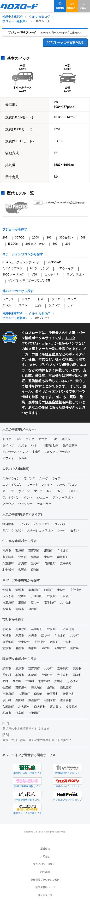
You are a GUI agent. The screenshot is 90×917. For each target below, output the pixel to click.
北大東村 (24, 706)
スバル (6, 305)
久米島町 (8, 706)
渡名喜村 (66, 700)
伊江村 (6, 700)
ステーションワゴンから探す (22, 254)
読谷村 (35, 563)
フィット (47, 484)
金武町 (32, 609)
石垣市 (6, 713)
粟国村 (19, 700)
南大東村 (40, 706)
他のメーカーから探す (18, 291)
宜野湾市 (34, 550)
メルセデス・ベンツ (15, 451)
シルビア (73, 491)
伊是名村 (68, 693)
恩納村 (6, 675)
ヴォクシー (25, 503)
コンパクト (61, 524)
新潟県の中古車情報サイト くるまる (26, 728)
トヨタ (26, 299)
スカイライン (11, 478)
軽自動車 (52, 354)
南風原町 (63, 557)
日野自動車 (51, 445)
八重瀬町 (8, 563)
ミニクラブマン (12, 268)
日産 (41, 299)
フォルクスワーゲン (57, 451)
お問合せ (45, 856)
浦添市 (35, 557)
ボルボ (22, 458)
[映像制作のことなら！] (67, 767)
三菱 (38, 305)
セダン (74, 530)
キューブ (8, 491)
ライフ (56, 478)
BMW (36, 451)
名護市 (22, 569)
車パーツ (78, 391)
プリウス (46, 364)
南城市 (35, 569)
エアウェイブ (65, 268)
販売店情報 (53, 402)
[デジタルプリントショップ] (67, 794)
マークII (32, 484)
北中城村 (8, 569)
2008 (35, 237)
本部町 (32, 648)
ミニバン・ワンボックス (34, 524)
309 (55, 243)
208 (67, 243)
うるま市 (63, 550)
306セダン (66, 237)
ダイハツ (54, 305)
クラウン (8, 503)
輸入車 (30, 348)
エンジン (58, 391)
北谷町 (22, 557)
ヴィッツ (24, 491)
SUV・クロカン (12, 530)
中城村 (48, 557)
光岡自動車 (70, 445)
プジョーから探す (14, 229)
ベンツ (73, 343)
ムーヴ (43, 478)
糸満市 (22, 563)
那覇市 (48, 550)
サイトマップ (45, 895)
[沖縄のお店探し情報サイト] (27, 767)
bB (49, 491)
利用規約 (45, 871)
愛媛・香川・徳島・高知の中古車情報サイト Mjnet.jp (37, 740)
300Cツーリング (13, 274)
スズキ (23, 305)
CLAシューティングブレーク (21, 262)
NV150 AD (54, 262)
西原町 (19, 550)
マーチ (38, 491)
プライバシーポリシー (45, 864)
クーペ (61, 530)
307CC (19, 237)
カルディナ (52, 274)
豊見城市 (8, 557)
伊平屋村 (53, 693)
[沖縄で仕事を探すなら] (27, 794)
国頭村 (77, 675)
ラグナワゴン (75, 274)
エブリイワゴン (12, 484)
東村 (5, 681)
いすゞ (72, 305)
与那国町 (34, 713)
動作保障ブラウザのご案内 (45, 879)
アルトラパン (11, 497)
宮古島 (74, 648)
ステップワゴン (67, 484)
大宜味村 (63, 675)
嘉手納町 (66, 563)
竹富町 (19, 713)
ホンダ (55, 299)
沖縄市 (6, 550)
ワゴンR (29, 478)
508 (83, 237)
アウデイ (8, 458)
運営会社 (45, 848)
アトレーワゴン (63, 497)
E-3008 (13, 243)
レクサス (8, 299)
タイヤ (40, 391)
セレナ (59, 491)
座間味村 (50, 700)
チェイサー (44, 503)
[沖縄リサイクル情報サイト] (27, 807)
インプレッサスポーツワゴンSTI (29, 280)
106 (49, 237)
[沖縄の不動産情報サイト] (27, 780)
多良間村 (71, 706)
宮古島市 (55, 706)
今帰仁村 (60, 648)
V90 (34, 274)
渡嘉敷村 (34, 700)
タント (28, 497)
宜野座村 (21, 687)
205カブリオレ (35, 243)
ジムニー (42, 497)
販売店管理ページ (45, 887)
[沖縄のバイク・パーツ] (67, 780)
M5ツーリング (39, 268)
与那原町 (50, 563)
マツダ (72, 299)
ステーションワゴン (40, 530)
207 (4, 237)
